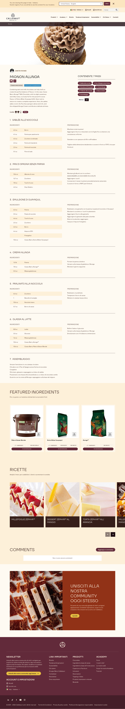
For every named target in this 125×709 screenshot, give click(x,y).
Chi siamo (52, 668)
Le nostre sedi (101, 666)
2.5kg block (63, 445)
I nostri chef (100, 663)
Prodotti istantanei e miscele (82, 679)
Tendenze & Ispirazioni (82, 17)
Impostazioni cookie (100, 705)
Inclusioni (76, 671)
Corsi (98, 660)
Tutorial (99, 671)
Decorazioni (77, 674)
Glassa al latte (101, 90)
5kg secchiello (34, 445)
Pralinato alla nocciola (86, 90)
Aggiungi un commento (105, 550)
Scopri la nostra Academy (104, 668)
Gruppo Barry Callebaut (57, 671)
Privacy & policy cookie (60, 705)
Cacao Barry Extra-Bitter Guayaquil (36, 240)
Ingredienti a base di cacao (81, 663)
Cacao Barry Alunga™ (31, 267)
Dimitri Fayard (20, 71)
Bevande (75, 682)
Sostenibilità (53, 666)
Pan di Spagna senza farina (102, 83)
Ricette (71, 17)
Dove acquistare (54, 679)
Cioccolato (76, 660)
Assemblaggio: (84, 94)
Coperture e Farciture (80, 668)
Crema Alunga (101, 87)
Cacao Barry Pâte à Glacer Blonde (35, 346)
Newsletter (52, 676)
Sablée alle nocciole (85, 83)
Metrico (81, 99)
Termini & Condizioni (45, 705)
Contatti (115, 17)
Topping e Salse (78, 676)
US (87, 99)
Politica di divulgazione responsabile (81, 705)
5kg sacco (73, 445)
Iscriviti (75, 616)
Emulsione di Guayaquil (86, 87)
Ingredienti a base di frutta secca (84, 666)
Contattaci (52, 674)
